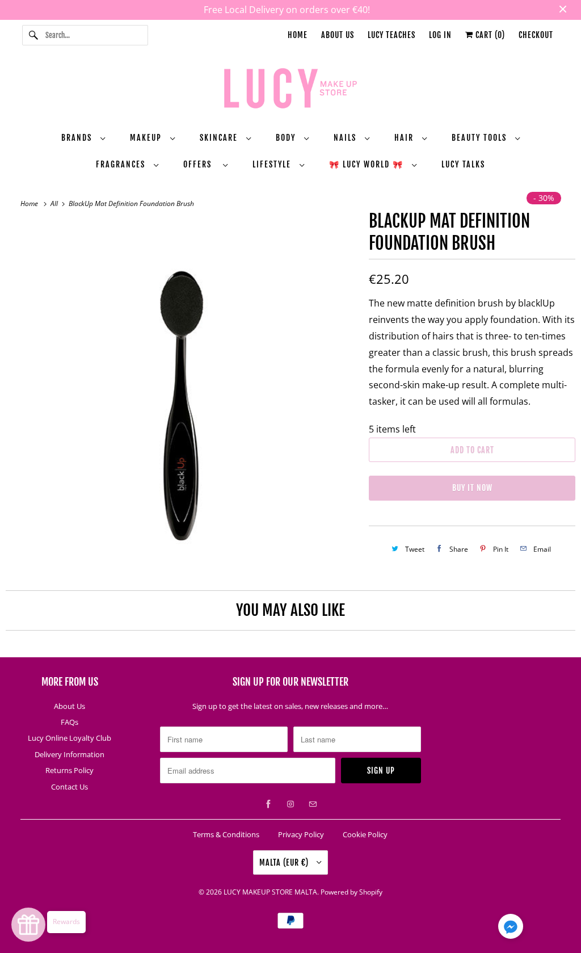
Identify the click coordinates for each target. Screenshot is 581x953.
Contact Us (69, 787)
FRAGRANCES (122, 164)
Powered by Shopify (351, 892)
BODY (287, 137)
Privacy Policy (301, 834)
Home (298, 35)
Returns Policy (69, 770)
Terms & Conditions (226, 834)
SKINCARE (220, 137)
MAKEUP (147, 137)
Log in (440, 35)
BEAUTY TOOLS (481, 137)
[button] (510, 928)
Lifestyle (273, 164)
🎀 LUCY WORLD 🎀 (367, 164)
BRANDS (78, 137)
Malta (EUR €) (285, 862)
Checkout (536, 35)
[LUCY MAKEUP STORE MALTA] (290, 90)
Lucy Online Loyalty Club (69, 738)
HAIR (405, 137)
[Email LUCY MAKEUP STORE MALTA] (312, 804)
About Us (337, 35)
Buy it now (472, 488)
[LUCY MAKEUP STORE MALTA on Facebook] (268, 804)
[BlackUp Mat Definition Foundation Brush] (182, 399)
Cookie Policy (365, 834)
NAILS (346, 137)
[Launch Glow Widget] (28, 925)
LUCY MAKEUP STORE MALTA (270, 892)
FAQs (69, 722)
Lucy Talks (463, 164)
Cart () (489, 35)
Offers (200, 164)
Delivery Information (69, 754)
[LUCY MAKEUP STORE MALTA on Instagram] (290, 804)
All (55, 203)
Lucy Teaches (391, 35)
